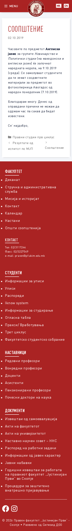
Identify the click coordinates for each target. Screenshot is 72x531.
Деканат (12, 179)
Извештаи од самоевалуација (31, 419)
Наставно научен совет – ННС (31, 440)
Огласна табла (18, 317)
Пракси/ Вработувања (24, 325)
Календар (13, 213)
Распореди (14, 295)
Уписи (10, 288)
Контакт (12, 206)
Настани (12, 220)
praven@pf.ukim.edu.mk (30, 255)
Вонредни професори (23, 368)
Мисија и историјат (22, 198)
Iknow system (16, 303)
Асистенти (14, 382)
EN (66, 5)
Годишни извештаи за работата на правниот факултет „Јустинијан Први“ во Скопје (36, 474)
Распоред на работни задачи (30, 448)
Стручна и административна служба (30, 189)
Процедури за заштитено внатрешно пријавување (27, 488)
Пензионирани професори (28, 390)
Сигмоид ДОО (52, 524)
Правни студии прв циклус (34, 137)
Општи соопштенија (23, 228)
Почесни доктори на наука (28, 397)
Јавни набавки (18, 462)
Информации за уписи (24, 281)
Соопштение (54, 148)
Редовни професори (22, 360)
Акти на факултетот (22, 426)
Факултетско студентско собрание (35, 339)
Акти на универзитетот (25, 433)
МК (59, 5)
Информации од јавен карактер (33, 455)
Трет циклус (15, 332)
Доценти (12, 375)
